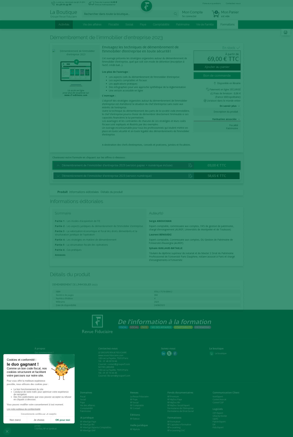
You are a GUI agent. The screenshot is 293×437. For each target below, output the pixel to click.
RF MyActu (135, 429)
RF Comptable (137, 405)
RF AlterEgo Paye (88, 421)
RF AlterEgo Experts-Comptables (95, 427)
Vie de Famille (205, 24)
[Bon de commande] (190, 165)
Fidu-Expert (218, 427)
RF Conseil (135, 408)
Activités (63, 24)
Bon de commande (217, 75)
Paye (143, 24)
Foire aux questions (212, 3)
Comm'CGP (218, 402)
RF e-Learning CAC (176, 430)
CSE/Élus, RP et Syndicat (46, 428)
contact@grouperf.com (119, 364)
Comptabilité (161, 24)
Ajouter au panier (217, 67)
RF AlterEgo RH (87, 424)
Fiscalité (113, 24)
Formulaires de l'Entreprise (180, 408)
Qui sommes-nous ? (44, 352)
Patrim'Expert (219, 421)
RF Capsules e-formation (179, 424)
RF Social (134, 402)
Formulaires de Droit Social (181, 411)
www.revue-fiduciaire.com (110, 355)
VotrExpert (218, 396)
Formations (227, 24)
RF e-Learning (174, 427)
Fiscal (82, 396)
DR (214, 424)
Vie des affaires (92, 24)
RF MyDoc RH (174, 402)
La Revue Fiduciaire (139, 396)
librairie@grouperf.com (119, 375)
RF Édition (135, 418)
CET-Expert (218, 413)
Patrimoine (182, 24)
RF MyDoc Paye (175, 399)
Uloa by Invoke (220, 415)
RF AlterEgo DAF (87, 430)
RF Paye (134, 399)
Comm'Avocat (219, 399)
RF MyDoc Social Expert (179, 405)
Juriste (38, 425)
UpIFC (215, 418)
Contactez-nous (233, 3)
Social (129, 24)
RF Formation (174, 421)
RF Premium (173, 396)
